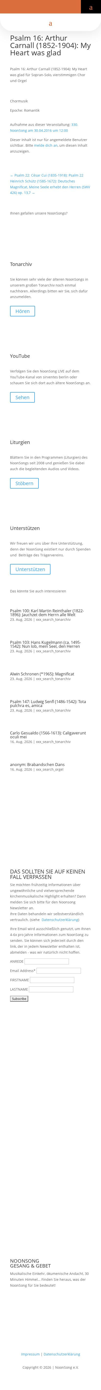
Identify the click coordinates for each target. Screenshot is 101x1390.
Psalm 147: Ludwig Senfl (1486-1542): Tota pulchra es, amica (48, 703)
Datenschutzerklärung (60, 919)
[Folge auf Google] (62, 8)
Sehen (22, 397)
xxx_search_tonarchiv (53, 619)
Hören (22, 311)
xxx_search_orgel (49, 769)
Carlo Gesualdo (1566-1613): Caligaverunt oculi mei (48, 735)
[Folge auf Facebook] (39, 8)
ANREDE (17, 961)
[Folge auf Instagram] (54, 8)
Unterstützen (30, 569)
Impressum (30, 1354)
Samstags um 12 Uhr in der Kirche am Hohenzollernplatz (43, 1303)
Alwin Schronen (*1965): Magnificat (42, 674)
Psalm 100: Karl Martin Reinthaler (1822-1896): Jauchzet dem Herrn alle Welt (47, 612)
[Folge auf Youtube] (47, 8)
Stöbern (24, 483)
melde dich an (46, 145)
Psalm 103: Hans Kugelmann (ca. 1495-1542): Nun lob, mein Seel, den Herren (45, 644)
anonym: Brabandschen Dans (37, 764)
